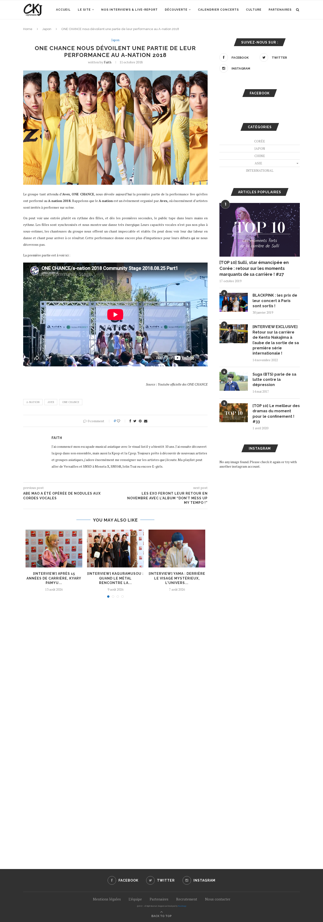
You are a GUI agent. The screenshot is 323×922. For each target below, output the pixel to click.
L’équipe (135, 899)
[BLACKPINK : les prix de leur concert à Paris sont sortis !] (233, 302)
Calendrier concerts (218, 9)
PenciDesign (182, 906)
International (259, 170)
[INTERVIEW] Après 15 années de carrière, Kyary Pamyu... (53, 578)
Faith (107, 62)
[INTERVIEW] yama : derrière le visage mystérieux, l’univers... (177, 578)
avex (51, 402)
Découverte (176, 9)
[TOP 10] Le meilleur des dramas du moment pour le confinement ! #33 (276, 414)
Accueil (63, 9)
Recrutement (186, 899)
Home (27, 29)
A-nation (32, 402)
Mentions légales (107, 899)
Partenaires (280, 9)
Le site (84, 9)
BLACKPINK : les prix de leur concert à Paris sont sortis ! (275, 300)
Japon (46, 29)
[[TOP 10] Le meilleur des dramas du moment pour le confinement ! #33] (233, 412)
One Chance (70, 402)
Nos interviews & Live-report (129, 9)
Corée (259, 141)
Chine (259, 156)
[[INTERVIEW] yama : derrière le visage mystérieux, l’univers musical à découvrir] (176, 548)
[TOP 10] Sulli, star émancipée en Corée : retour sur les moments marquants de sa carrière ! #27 (254, 268)
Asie (258, 163)
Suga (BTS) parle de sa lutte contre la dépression (274, 379)
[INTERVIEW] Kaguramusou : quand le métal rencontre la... (115, 578)
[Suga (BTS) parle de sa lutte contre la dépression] (233, 381)
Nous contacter (217, 899)
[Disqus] (115, 665)
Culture (254, 9)
